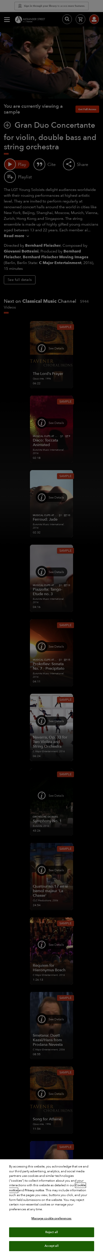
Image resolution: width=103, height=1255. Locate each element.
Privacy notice (34, 1190)
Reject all (51, 1232)
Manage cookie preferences (51, 1218)
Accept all (51, 1246)
